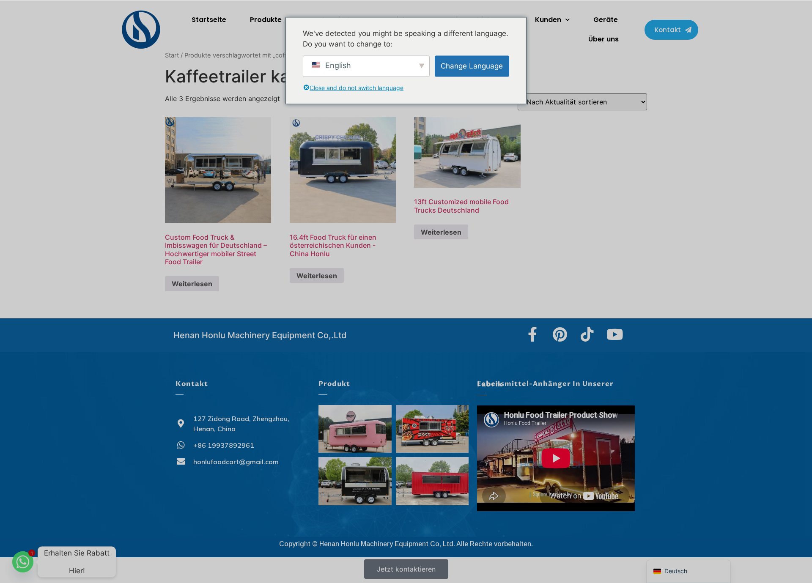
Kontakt (192, 384)
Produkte (266, 20)
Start (172, 55)
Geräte (605, 20)
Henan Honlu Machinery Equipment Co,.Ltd (260, 335)
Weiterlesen (192, 283)
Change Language (472, 65)
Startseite (209, 20)
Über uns (603, 39)
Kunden (548, 20)
